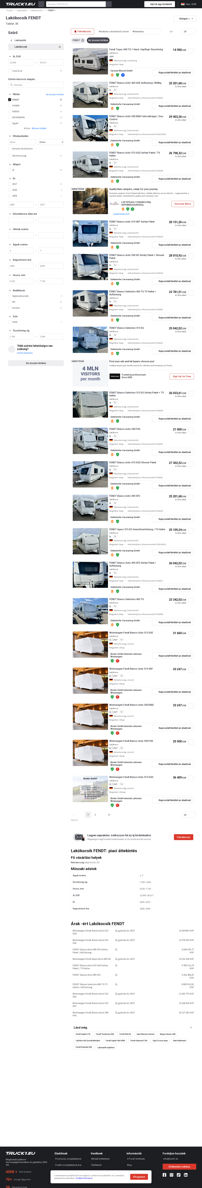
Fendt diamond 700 (138, 1040)
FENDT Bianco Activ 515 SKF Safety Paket (132, 221)
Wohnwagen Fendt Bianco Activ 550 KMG (131, 704)
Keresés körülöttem (22, 148)
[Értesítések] (131, 4)
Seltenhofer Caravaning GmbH (125, 104)
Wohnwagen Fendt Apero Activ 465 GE (92, 958)
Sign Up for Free (182, 376)
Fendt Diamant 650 (84, 1047)
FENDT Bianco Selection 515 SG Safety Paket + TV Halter (136, 394)
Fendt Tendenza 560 (105, 1034)
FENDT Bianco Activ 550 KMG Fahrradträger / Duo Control (136, 118)
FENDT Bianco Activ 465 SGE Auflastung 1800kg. (135, 82)
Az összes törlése (36, 363)
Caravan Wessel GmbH (121, 71)
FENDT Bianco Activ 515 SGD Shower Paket (132, 462)
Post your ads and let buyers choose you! (131, 361)
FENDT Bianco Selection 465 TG (126, 599)
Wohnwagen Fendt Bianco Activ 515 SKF (131, 668)
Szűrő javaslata (25, 352)
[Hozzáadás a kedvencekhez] (191, 50)
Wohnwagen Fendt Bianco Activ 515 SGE (131, 632)
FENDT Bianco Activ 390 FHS (124, 429)
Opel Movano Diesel (145, 1034)
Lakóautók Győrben (105, 1047)
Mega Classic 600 (167, 1034)
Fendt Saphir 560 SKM (115, 1040)
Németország (77, 862)
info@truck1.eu (170, 1159)
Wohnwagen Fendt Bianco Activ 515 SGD (131, 777)
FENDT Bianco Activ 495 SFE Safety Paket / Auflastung (132, 564)
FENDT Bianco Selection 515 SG (126, 328)
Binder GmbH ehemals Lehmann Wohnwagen (126, 655)
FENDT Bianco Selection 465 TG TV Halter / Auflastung (132, 293)
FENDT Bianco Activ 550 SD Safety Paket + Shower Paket (136, 256)
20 (185, 31)
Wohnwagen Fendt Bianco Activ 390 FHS (131, 741)
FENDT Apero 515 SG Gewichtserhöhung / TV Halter (137, 529)
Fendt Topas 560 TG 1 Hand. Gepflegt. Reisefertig (136, 49)
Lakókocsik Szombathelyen (88, 1040)
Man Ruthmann (179, 1040)
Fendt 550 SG (125, 1034)
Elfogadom (139, 1176)
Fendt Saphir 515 (83, 1034)
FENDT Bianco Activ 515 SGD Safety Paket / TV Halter (134, 154)
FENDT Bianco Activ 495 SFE (124, 496)
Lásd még (80, 1027)
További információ (84, 1178)
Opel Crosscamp (160, 1040)
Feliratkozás (183, 837)
